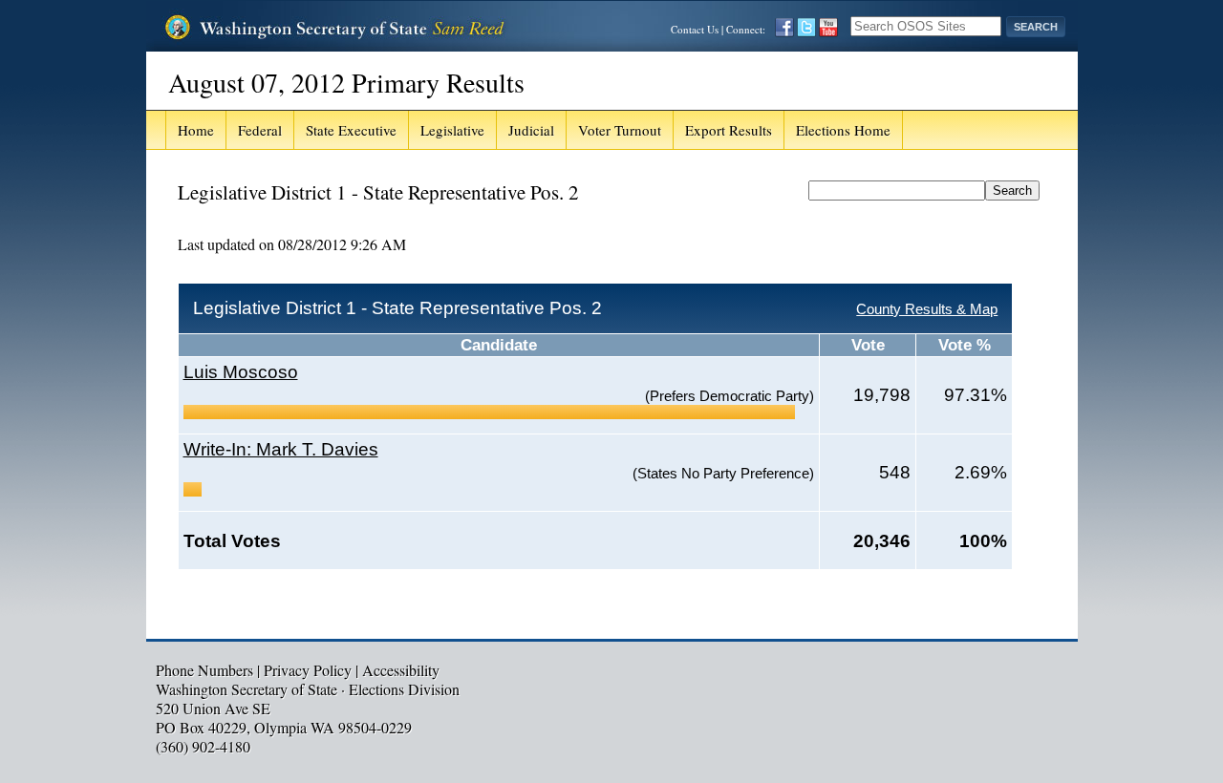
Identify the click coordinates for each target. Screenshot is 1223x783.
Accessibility (401, 670)
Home (196, 129)
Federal (260, 129)
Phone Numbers (204, 670)
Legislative (452, 129)
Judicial (531, 129)
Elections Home (843, 129)
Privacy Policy (308, 670)
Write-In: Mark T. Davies (280, 449)
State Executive (351, 129)
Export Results (728, 129)
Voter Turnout (619, 129)
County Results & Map (927, 309)
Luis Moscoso (240, 372)
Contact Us (695, 29)
